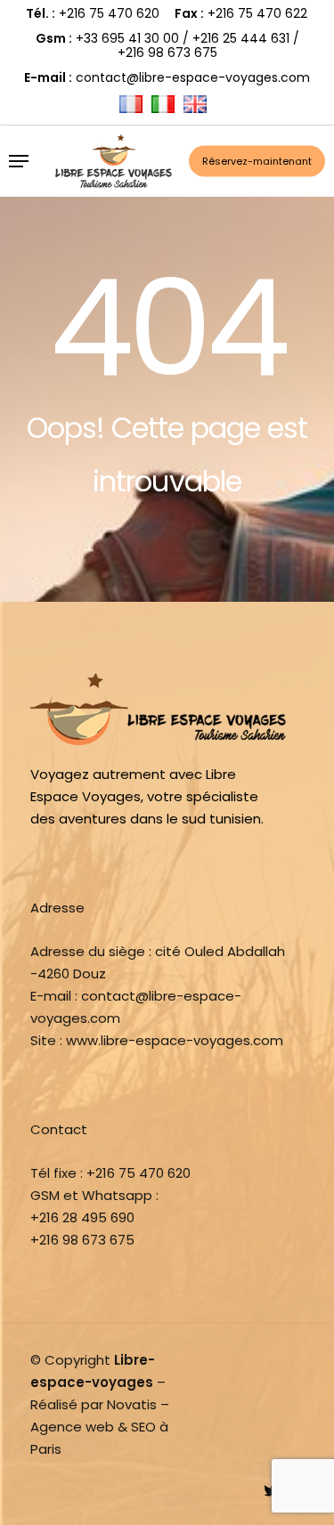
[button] (19, 161)
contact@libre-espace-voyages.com (193, 77)
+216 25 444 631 (240, 38)
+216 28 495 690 (82, 1217)
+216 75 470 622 (257, 13)
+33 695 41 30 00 (127, 38)
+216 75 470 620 (109, 13)
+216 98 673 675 (167, 52)
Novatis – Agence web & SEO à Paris (99, 1426)
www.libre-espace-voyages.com (174, 1040)
